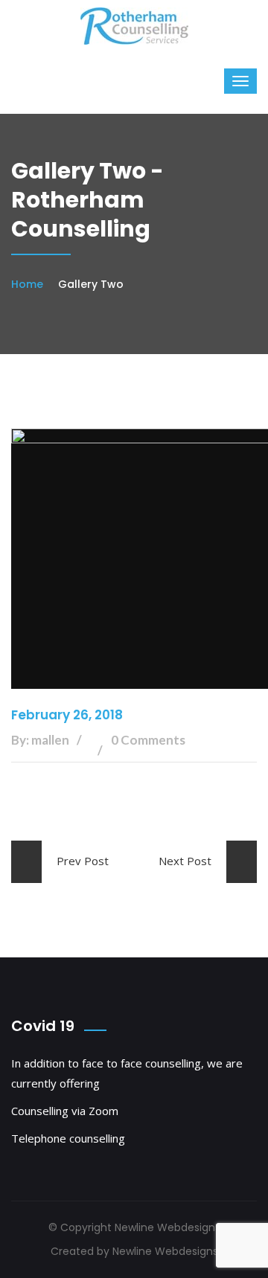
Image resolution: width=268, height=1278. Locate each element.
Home (27, 284)
